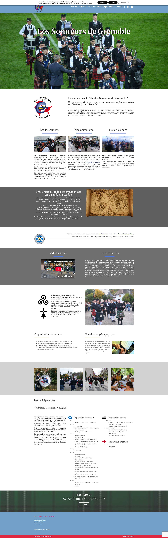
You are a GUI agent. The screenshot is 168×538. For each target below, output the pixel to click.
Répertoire (108, 6)
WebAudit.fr (131, 536)
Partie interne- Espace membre (42, 529)
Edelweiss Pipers (93, 163)
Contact (118, 6)
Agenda (82, 6)
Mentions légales (47, 536)
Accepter (102, 2)
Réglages (89, 3)
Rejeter (113, 2)
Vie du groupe (94, 6)
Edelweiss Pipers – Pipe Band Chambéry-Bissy (117, 234)
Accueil (74, 6)
